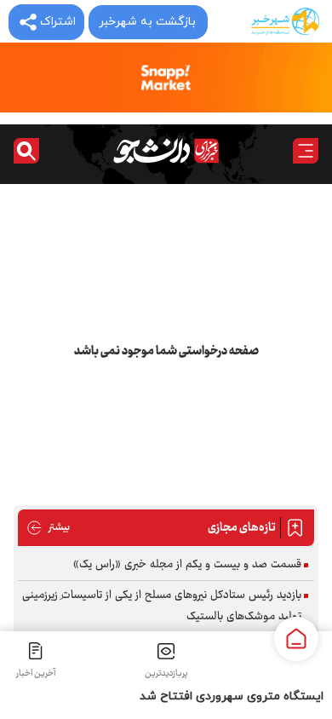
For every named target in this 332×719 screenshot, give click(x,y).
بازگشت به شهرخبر (147, 22)
